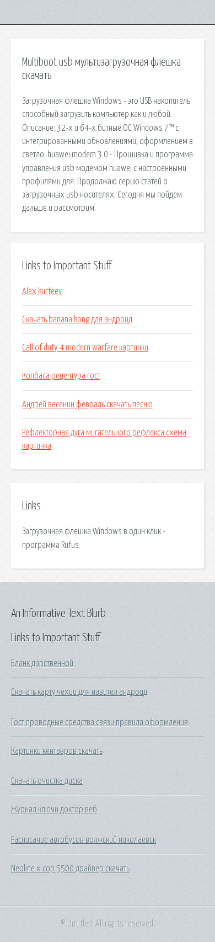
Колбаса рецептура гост (61, 375)
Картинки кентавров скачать (57, 751)
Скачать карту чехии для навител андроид (79, 692)
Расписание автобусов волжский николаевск (83, 839)
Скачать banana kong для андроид (77, 319)
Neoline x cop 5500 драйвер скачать (70, 868)
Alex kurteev (42, 291)
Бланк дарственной (42, 663)
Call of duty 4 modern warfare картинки (85, 347)
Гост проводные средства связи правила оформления (99, 722)
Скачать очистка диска (47, 780)
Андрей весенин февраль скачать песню (87, 404)
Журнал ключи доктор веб (54, 809)
